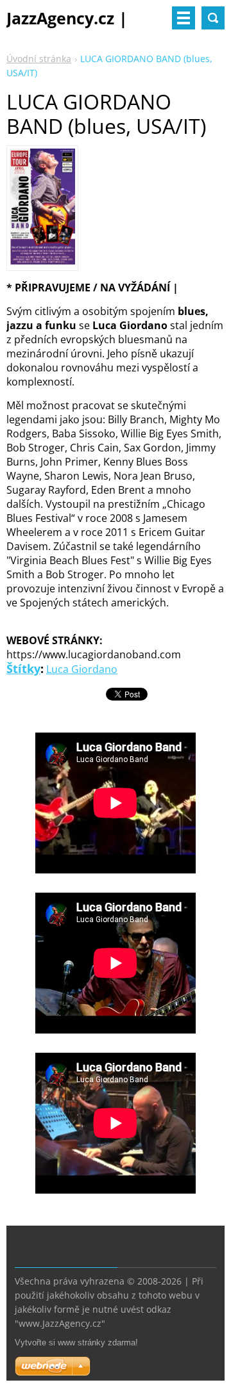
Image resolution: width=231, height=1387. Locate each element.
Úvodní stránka (38, 59)
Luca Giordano (81, 669)
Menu (183, 17)
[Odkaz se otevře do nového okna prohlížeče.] (42, 261)
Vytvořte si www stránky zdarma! (76, 1342)
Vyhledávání (213, 17)
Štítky (23, 668)
